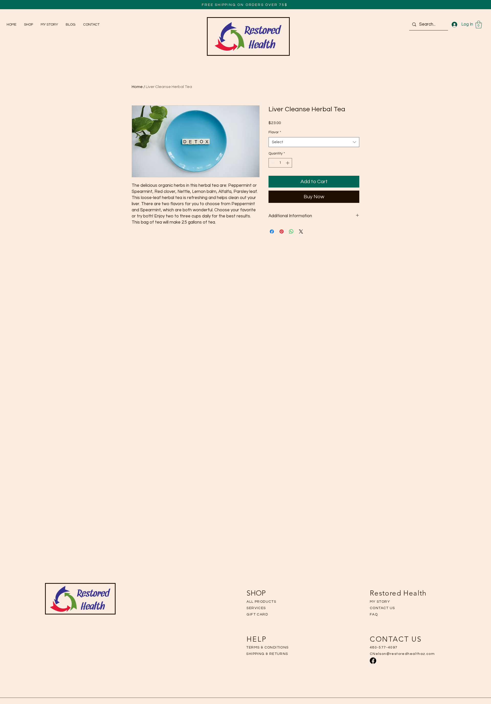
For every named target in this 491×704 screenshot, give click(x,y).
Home (137, 87)
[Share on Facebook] (272, 231)
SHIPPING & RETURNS (267, 654)
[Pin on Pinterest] (281, 231)
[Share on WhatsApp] (291, 231)
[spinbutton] (280, 162)
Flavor (275, 132)
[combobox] (314, 142)
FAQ (374, 614)
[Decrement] (272, 162)
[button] (478, 24)
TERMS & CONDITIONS (267, 647)
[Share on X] (301, 231)
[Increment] (288, 162)
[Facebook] (373, 660)
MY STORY (380, 601)
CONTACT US (382, 608)
